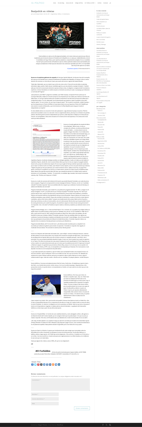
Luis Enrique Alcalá (38, 14)
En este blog (61, 3)
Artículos (100, 143)
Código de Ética (79, 3)
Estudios (100, 155)
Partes (99, 110)
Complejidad (101, 119)
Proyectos (100, 175)
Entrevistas (100, 153)
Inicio (54, 3)
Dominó (100, 122)
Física (99, 127)
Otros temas (100, 118)
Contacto (105, 3)
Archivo (99, 3)
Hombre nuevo (100, 42)
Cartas (99, 146)
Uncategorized (100, 182)
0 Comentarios (66, 14)
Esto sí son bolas (101, 39)
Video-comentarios (102, 180)
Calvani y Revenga (101, 44)
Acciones (100, 138)
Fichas (99, 158)
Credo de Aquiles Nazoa (103, 19)
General (100, 160)
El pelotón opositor (72, 68)
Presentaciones (101, 172)
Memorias (100, 165)
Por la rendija (101, 113)
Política (59, 14)
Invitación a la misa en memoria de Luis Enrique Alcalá (103, 15)
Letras (99, 132)
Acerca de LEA (69, 3)
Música (99, 134)
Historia (100, 129)
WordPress (60, 425)
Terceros (100, 115)
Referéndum (101, 177)
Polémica (100, 170)
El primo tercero (101, 26)
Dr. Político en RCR (89, 3)
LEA (98, 163)
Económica (100, 151)
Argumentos (54, 14)
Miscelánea (99, 108)
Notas (99, 168)
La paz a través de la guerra (103, 37)
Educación (100, 124)
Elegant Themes (42, 425)
